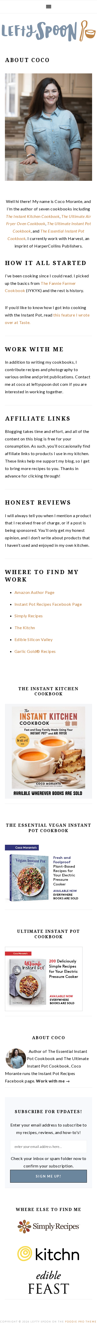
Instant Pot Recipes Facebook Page (48, 604)
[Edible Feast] (48, 1282)
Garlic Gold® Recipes (35, 651)
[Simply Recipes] (48, 1230)
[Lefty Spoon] (48, 30)
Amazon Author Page (34, 592)
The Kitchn (24, 627)
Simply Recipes (28, 615)
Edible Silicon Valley (33, 639)
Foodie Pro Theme (81, 1321)
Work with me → (53, 1080)
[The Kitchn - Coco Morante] (48, 1256)
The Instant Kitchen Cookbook (32, 216)
